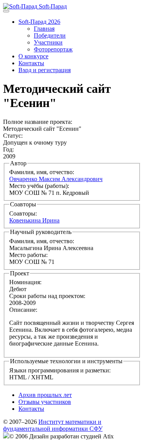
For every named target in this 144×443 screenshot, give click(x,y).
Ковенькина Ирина (34, 220)
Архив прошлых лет (45, 395)
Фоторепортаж (53, 49)
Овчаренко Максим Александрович (56, 179)
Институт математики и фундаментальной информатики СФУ (53, 425)
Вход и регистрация (44, 70)
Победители (50, 35)
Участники (48, 42)
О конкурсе (33, 56)
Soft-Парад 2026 (39, 21)
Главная (44, 28)
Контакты (31, 63)
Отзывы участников (44, 402)
